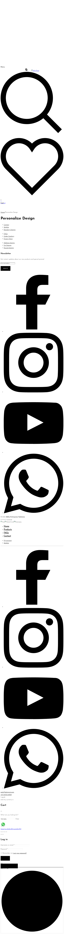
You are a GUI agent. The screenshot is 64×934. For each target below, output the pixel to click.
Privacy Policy (8, 239)
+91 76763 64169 (6, 794)
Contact (6, 225)
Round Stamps (9, 248)
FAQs (6, 234)
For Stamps (7, 245)
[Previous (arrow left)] (1, 834)
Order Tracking (9, 236)
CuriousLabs (9, 519)
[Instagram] (33, 392)
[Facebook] (33, 331)
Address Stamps (9, 243)
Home (3, 212)
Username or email (7, 845)
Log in (5, 858)
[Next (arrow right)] (3, 834)
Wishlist (6, 227)
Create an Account (9, 866)
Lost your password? (20, 853)
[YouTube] (33, 452)
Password (4, 849)
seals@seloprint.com (7, 792)
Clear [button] (17, 819)
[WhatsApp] (33, 513)
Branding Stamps (9, 230)
